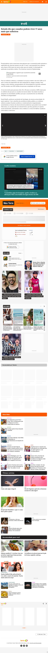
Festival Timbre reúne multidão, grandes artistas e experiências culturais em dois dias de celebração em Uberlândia (39, 585)
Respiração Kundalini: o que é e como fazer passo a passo (12, 510)
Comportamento (19, 151)
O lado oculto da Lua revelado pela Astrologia (39, 520)
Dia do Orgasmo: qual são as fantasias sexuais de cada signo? (35, 489)
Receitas (2, 551)
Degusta (26, 551)
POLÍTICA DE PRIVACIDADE (35, 643)
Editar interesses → (41, 209)
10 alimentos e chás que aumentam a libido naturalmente (16, 520)
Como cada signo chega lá (8, 489)
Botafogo (9, 427)
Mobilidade (9, 445)
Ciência (32, 463)
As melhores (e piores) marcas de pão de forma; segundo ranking (35, 554)
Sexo (6, 151)
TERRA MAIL (25, 1)
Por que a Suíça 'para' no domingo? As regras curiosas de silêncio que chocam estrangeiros (15, 585)
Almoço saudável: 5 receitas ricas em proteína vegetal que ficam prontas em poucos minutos (12, 554)
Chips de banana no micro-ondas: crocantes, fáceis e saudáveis (14, 594)
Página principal (7, 2)
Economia (9, 436)
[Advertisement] (34, 530)
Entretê (33, 582)
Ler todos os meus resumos (24, 225)
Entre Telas (9, 418)
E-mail (42, 1)
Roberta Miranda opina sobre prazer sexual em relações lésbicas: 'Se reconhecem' (15, 529)
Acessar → (20, 253)
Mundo (32, 445)
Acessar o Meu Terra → (20, 203)
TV (31, 454)
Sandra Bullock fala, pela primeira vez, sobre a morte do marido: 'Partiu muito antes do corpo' (12, 575)
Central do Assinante (34, 1)
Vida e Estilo (11, 151)
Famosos (9, 454)
